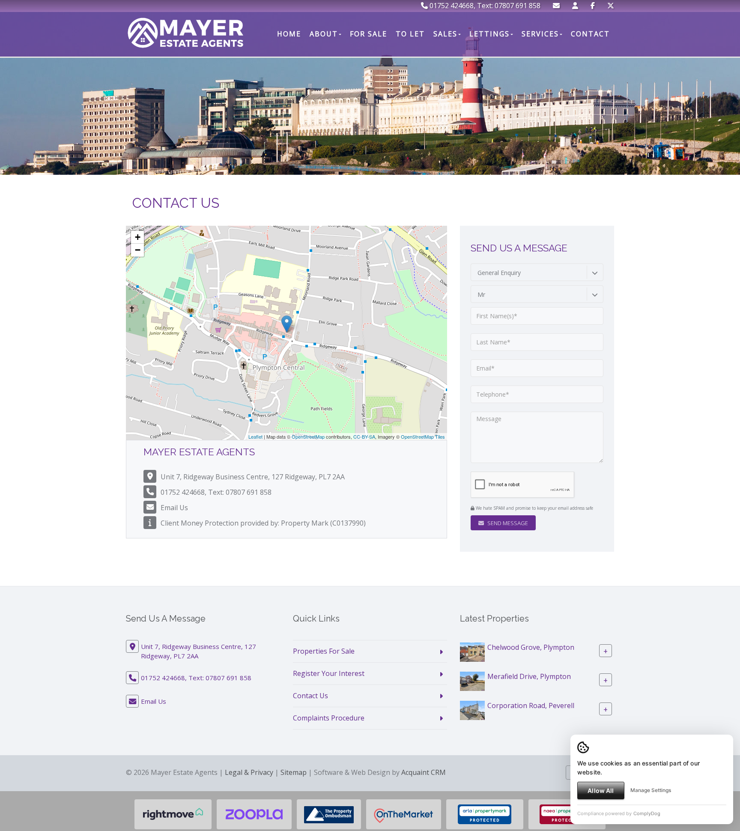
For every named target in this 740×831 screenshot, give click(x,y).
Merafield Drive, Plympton (529, 676)
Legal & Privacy (249, 772)
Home (289, 34)
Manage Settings (650, 790)
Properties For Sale (324, 651)
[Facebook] (593, 5)
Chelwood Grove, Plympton (530, 647)
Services (540, 34)
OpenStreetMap (308, 436)
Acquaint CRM (423, 772)
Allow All (601, 790)
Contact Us (310, 695)
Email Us (174, 507)
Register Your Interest (328, 673)
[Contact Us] (575, 5)
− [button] (137, 250)
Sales (445, 34)
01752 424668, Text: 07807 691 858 (484, 5)
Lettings (489, 34)
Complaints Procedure (328, 718)
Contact (590, 34)
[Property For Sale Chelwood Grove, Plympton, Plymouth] (472, 651)
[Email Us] (556, 5)
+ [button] (137, 237)
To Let (410, 34)
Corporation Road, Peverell (530, 705)
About (324, 34)
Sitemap (293, 772)
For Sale (368, 34)
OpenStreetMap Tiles (423, 436)
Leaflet (255, 436)
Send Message (507, 523)
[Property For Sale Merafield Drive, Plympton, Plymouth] (472, 680)
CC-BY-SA (364, 436)
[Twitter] (610, 5)
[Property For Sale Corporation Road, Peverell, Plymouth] (472, 709)
